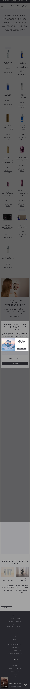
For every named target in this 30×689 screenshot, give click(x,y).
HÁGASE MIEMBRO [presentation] (21, 348)
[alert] (15, 344)
